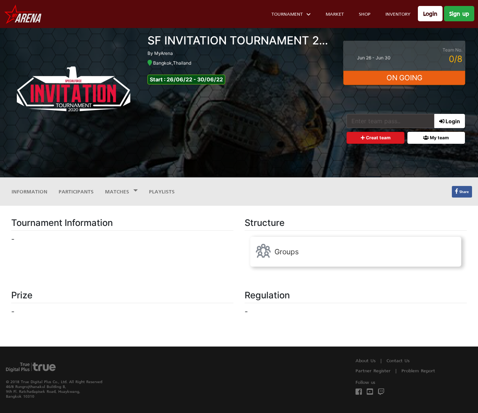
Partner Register (373, 370)
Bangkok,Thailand (171, 63)
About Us (366, 360)
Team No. (452, 50)
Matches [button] (118, 191)
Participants (76, 191)
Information (29, 191)
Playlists (162, 191)
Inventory (397, 14)
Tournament (287, 14)
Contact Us (398, 360)
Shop (364, 14)
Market (335, 14)
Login (430, 14)
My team (439, 137)
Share (463, 191)
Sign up (459, 14)
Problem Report (418, 370)
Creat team (378, 137)
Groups (285, 251)
